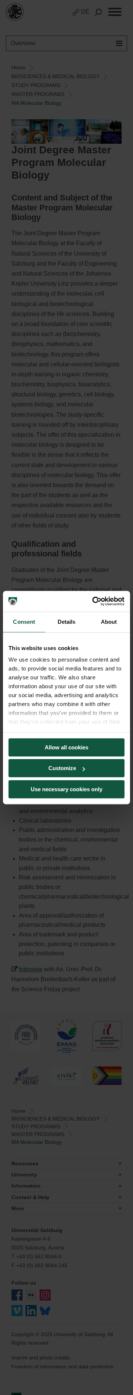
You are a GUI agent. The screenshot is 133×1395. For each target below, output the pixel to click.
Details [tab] (67, 622)
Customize (62, 768)
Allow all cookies (66, 747)
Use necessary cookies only (66, 789)
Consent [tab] (24, 622)
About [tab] (109, 622)
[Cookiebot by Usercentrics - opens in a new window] (94, 601)
